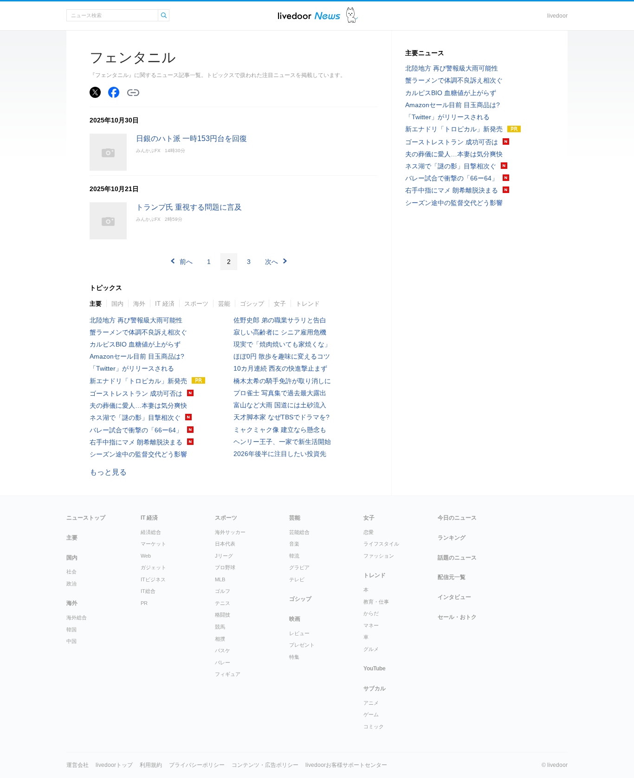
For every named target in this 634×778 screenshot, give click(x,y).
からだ (371, 613)
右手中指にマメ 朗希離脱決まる (136, 442)
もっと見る (108, 472)
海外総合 (76, 617)
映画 (294, 619)
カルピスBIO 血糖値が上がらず (135, 344)
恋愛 (368, 532)
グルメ (371, 649)
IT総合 (148, 591)
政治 (71, 583)
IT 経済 (165, 303)
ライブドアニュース (309, 15)
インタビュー (454, 597)
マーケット (153, 544)
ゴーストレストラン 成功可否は (136, 393)
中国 (71, 641)
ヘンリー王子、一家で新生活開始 (282, 441)
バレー (222, 662)
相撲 (220, 639)
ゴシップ (252, 303)
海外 (139, 303)
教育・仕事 (376, 601)
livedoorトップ (114, 765)
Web (146, 556)
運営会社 (77, 765)
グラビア (299, 567)
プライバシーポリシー (197, 765)
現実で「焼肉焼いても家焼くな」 (282, 344)
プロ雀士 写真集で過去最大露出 (279, 393)
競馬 (220, 627)
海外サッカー (230, 532)
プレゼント (302, 645)
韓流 (294, 556)
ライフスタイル (381, 544)
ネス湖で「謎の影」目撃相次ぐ (135, 417)
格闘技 (222, 614)
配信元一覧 (452, 577)
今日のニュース (457, 517)
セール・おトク (457, 617)
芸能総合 (299, 532)
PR (144, 603)
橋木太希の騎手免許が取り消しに (282, 381)
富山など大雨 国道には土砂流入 (279, 405)
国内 (117, 303)
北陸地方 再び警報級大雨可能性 (136, 320)
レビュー (299, 633)
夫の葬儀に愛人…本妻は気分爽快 (138, 405)
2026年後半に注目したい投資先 (279, 453)
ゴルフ (222, 591)
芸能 (224, 303)
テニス (222, 603)
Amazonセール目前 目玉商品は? (137, 356)
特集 (294, 657)
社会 (71, 571)
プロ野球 (225, 567)
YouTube (374, 668)
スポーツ (196, 303)
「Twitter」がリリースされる (132, 368)
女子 (280, 303)
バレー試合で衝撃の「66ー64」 (136, 430)
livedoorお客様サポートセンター (346, 765)
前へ (186, 261)
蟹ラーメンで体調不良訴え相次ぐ (138, 332)
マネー (371, 625)
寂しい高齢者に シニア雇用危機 (279, 332)
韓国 (71, 629)
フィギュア (227, 674)
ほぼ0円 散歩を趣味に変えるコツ (281, 356)
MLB (220, 579)
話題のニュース (457, 557)
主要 (96, 303)
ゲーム (371, 714)
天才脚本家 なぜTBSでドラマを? (281, 417)
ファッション (378, 556)
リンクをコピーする (133, 93)
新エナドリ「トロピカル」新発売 (138, 381)
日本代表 (225, 544)
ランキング (452, 537)
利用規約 (151, 765)
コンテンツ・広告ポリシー (265, 765)
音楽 (294, 544)
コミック (373, 726)
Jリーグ (224, 556)
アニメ (371, 703)
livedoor (557, 16)
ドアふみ (352, 15)
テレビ (296, 579)
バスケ (222, 650)
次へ (271, 261)
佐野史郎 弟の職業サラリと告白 (279, 320)
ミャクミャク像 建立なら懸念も (279, 429)
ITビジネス (153, 579)
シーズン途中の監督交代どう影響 (138, 454)
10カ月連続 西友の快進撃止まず (280, 368)
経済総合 (151, 532)
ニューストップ (85, 517)
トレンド (308, 303)
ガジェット (153, 567)
